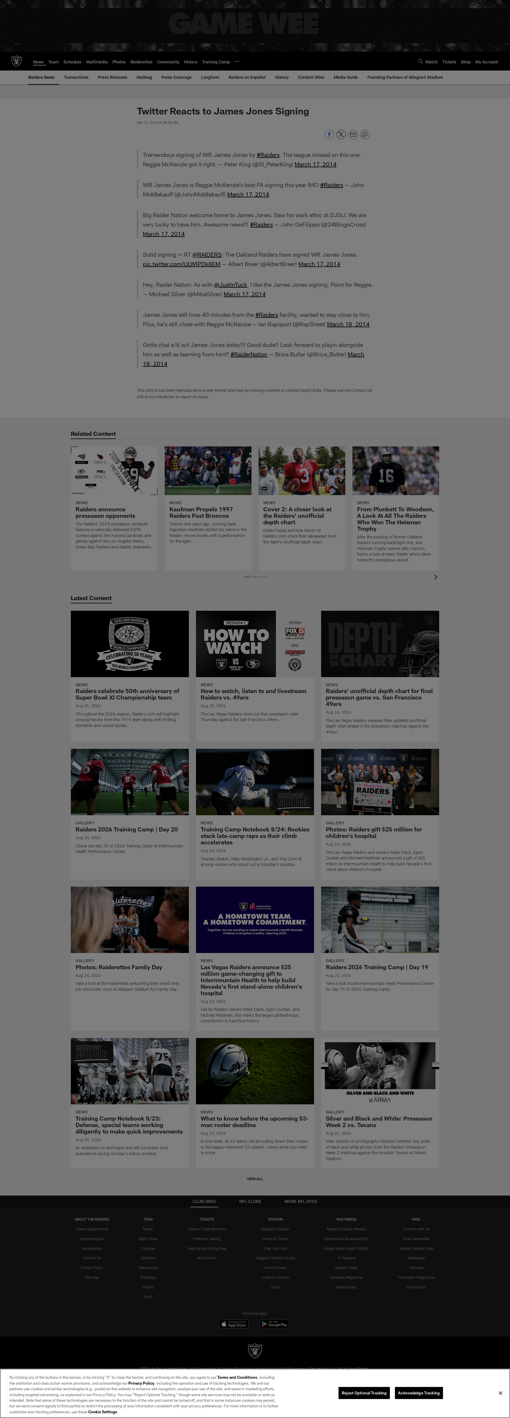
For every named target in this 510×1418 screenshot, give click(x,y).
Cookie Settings (102, 1411)
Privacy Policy (141, 1383)
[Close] (500, 1392)
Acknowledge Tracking (419, 1392)
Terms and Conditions (237, 1377)
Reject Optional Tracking (364, 1392)
